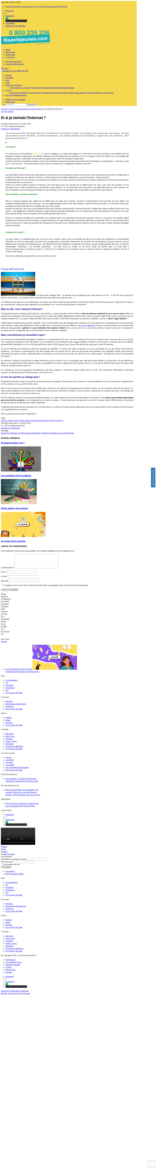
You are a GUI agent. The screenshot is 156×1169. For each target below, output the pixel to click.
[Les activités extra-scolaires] (21, 471)
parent (53, 420)
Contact (8, 972)
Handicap (9, 744)
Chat (7, 82)
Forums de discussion (14, 64)
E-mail (4, 576)
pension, (60, 420)
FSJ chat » (5, 68)
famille (39, 420)
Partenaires (10, 959)
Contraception (11, 680)
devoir (27, 420)
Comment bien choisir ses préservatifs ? (22, 671)
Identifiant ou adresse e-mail (13, 859)
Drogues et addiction (14, 746)
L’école (25, 109)
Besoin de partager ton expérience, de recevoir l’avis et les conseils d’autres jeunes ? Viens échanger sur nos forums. (22, 792)
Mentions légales (12, 964)
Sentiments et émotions (15, 704)
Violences (9, 706)
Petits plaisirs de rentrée (14, 508)
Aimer (8, 720)
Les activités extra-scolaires (16, 475)
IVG (6, 690)
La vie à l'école (35, 109)
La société (9, 765)
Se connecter (6, 867)
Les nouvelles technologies (17, 767)
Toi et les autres (14, 109)
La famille (9, 760)
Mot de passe (6, 861)
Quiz (7, 80)
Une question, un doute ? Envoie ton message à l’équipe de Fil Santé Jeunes (42, 87)
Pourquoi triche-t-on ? (13, 442)
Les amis (9, 762)
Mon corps (10, 736)
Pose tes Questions (13, 85)
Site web (4, 581)
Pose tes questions (13, 61)
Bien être (9, 733)
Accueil (8, 75)
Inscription (10, 871)
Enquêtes (9, 77)
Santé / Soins (11, 741)
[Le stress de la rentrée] (23, 536)
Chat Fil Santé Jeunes (153, 477)
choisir (4, 420)
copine (22, 420)
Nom (4, 572)
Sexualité (9, 685)
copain (16, 420)
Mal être (9, 701)
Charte (8, 967)
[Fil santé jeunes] (14, 71)
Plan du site (10, 969)
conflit (9, 420)
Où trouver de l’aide (13, 692)
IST (6, 682)
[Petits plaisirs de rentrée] (19, 503)
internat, (45, 420)
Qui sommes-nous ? (13, 962)
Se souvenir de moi (12, 864)
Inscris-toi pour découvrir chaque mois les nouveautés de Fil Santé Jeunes (21, 804)
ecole (33, 420)
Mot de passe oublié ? (14, 874)
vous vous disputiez (86, 325)
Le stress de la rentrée (13, 541)
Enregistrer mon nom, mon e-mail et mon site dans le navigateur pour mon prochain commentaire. (46, 585)
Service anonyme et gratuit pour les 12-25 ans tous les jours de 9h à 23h (36, 6)
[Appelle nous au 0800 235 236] (26, 45)
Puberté (8, 739)
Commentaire (7, 567)
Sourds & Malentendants (16, 95)
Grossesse (9, 687)
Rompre (8, 722)
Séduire (8, 717)
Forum (8, 90)
